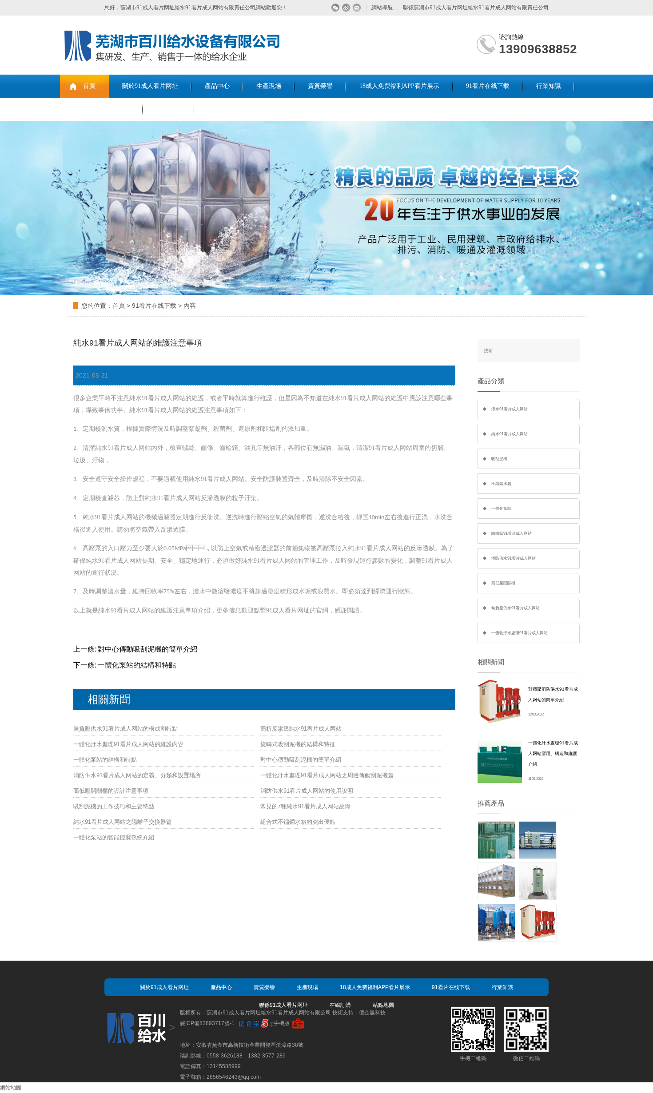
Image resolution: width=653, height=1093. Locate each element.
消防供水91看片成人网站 (513, 558)
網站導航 (382, 7)
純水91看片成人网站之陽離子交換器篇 (122, 822)
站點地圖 (383, 1005)
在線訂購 (168, 109)
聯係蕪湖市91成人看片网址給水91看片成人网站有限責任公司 (476, 7)
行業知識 (548, 86)
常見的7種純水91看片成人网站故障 (305, 806)
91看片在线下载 (488, 86)
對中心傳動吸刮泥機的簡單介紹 (147, 649)
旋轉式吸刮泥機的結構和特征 (297, 744)
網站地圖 (10, 1088)
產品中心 (217, 86)
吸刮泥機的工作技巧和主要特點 (113, 806)
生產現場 (268, 86)
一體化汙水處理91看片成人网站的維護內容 (128, 744)
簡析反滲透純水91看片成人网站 (301, 728)
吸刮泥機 (499, 459)
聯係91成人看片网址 (101, 109)
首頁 (89, 86)
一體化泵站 (501, 508)
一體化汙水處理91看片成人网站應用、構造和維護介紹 (553, 753)
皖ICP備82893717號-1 (208, 1023)
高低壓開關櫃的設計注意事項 (110, 790)
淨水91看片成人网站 (509, 409)
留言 (357, 8)
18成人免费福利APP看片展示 (399, 86)
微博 (346, 8)
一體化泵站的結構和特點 (137, 665)
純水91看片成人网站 (509, 434)
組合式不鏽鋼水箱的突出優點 (297, 822)
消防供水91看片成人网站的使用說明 (306, 790)
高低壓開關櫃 (503, 583)
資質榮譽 (320, 86)
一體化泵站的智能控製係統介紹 (113, 837)
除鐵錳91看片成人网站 (511, 533)
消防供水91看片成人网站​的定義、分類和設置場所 (137, 775)
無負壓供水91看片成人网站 (515, 608)
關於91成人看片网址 (150, 86)
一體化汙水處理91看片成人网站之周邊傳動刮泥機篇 (327, 775)
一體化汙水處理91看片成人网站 (519, 633)
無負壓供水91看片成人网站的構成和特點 (125, 728)
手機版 (282, 1023)
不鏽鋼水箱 (501, 483)
